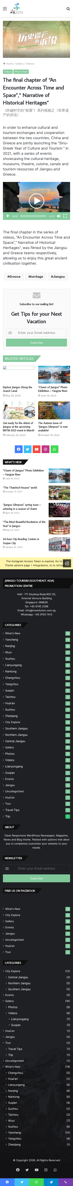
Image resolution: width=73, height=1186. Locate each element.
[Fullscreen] (65, 216)
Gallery (19, 63)
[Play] (8, 216)
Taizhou (10, 696)
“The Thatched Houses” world (20, 487)
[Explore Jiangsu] (17, 8)
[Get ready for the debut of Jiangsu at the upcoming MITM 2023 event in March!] (19, 410)
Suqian (9, 690)
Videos (30, 63)
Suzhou (10, 709)
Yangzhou (11, 684)
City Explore (12, 722)
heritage (36, 276)
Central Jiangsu (15, 741)
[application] (36, 201)
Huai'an (10, 797)
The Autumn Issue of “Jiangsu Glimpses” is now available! (53, 426)
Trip (7, 816)
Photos (9, 753)
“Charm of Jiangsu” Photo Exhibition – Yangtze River (52, 389)
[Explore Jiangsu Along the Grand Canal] (19, 375)
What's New (21, 71)
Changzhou (12, 677)
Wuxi (8, 652)
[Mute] (59, 216)
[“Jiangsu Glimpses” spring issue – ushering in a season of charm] (59, 510)
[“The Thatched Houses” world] (59, 493)
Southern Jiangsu (16, 728)
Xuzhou (10, 658)
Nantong (11, 671)
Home (9, 63)
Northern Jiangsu (16, 734)
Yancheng (11, 639)
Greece (15, 276)
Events (9, 779)
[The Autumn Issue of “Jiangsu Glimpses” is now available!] (54, 410)
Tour (8, 803)
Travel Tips (12, 810)
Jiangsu (59, 276)
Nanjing (10, 646)
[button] (36, 201)
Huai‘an (10, 703)
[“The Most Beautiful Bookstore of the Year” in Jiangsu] (59, 527)
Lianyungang (13, 665)
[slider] (33, 216)
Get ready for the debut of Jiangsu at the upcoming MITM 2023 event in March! (18, 426)
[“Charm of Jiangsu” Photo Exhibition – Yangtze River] (54, 375)
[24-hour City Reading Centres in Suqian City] (59, 544)
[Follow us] (67, 563)
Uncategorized (14, 791)
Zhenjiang (11, 715)
